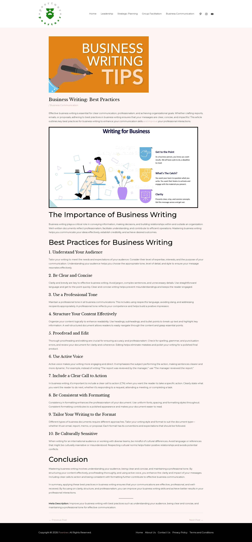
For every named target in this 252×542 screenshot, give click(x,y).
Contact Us (164, 532)
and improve (150, 121)
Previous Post (58, 520)
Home (92, 13)
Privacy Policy (179, 532)
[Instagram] (206, 14)
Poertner (63, 532)
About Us (150, 532)
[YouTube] (212, 14)
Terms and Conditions (202, 532)
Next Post (196, 520)
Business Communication (180, 13)
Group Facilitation (152, 13)
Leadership (107, 13)
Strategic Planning (128, 13)
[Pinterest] (200, 14)
